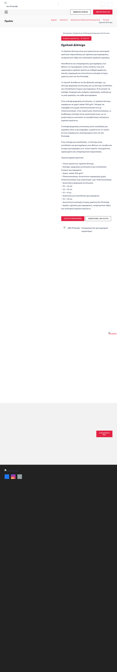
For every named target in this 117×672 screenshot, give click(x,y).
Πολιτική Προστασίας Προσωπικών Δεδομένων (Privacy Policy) (69, 486)
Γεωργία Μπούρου (56, 437)
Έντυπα (106, 20)
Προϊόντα (64, 20)
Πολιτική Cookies (66, 480)
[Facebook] (7, 476)
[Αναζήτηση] (56, 4)
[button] (6, 12)
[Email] (19, 476)
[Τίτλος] (102, 4)
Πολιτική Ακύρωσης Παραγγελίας (40, 487)
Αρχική (54, 20)
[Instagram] (13, 476)
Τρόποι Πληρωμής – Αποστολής (40, 481)
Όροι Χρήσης (37, 476)
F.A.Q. (61, 493)
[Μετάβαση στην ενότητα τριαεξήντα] (112, 336)
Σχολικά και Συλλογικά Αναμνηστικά (85, 20)
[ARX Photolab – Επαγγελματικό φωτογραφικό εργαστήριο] (11, 4)
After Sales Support (67, 497)
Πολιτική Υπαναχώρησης (69, 476)
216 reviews (71, 432)
